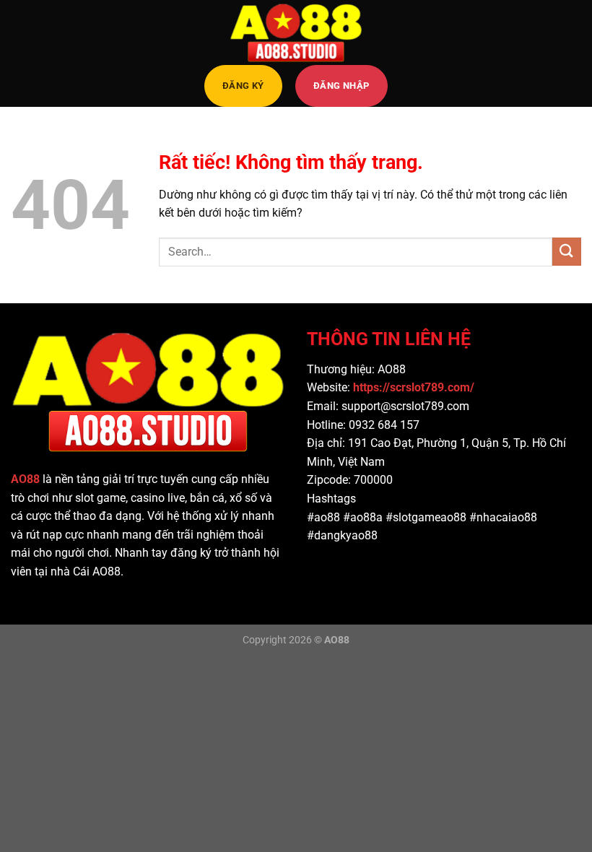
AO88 (25, 479)
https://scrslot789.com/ (415, 387)
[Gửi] (566, 252)
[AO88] (296, 32)
